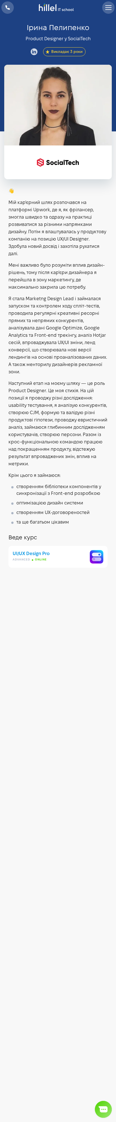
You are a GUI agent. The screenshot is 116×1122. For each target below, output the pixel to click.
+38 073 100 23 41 (7, 7)
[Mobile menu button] (108, 7)
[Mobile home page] (58, 8)
